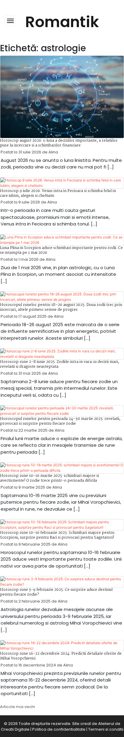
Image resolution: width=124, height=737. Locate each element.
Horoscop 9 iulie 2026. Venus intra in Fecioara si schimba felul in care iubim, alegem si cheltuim (58, 193)
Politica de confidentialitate (58, 729)
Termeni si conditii (105, 729)
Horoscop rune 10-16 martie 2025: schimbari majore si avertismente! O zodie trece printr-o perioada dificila (49, 478)
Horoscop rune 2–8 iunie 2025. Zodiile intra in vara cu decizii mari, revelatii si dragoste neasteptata (59, 364)
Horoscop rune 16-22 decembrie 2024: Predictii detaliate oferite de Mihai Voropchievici (61, 656)
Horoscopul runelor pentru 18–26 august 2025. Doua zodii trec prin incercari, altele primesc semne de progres (61, 307)
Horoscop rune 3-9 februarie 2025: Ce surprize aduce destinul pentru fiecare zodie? (56, 592)
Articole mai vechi (17, 707)
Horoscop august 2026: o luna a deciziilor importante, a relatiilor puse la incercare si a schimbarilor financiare (59, 143)
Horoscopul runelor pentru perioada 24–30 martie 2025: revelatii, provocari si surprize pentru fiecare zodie (60, 421)
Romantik (62, 22)
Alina (53, 152)
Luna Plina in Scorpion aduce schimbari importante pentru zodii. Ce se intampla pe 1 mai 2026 (61, 250)
